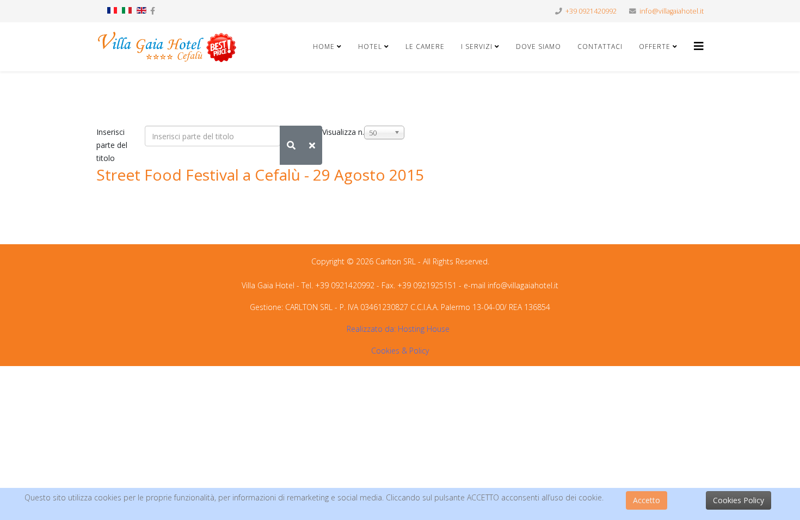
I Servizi (478, 46)
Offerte (654, 46)
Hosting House (424, 329)
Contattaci (600, 46)
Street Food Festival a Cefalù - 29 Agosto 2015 (260, 174)
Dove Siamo (538, 46)
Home (324, 46)
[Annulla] (312, 145)
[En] (141, 10)
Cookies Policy (738, 500)
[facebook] (152, 10)
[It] (127, 10)
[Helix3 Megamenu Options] (699, 46)
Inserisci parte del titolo (111, 145)
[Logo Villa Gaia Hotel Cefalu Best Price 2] (167, 46)
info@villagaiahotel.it (671, 11)
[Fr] (112, 10)
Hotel (370, 46)
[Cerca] (291, 145)
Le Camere (425, 46)
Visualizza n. (343, 132)
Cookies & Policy (400, 350)
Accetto (646, 500)
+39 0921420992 (591, 11)
